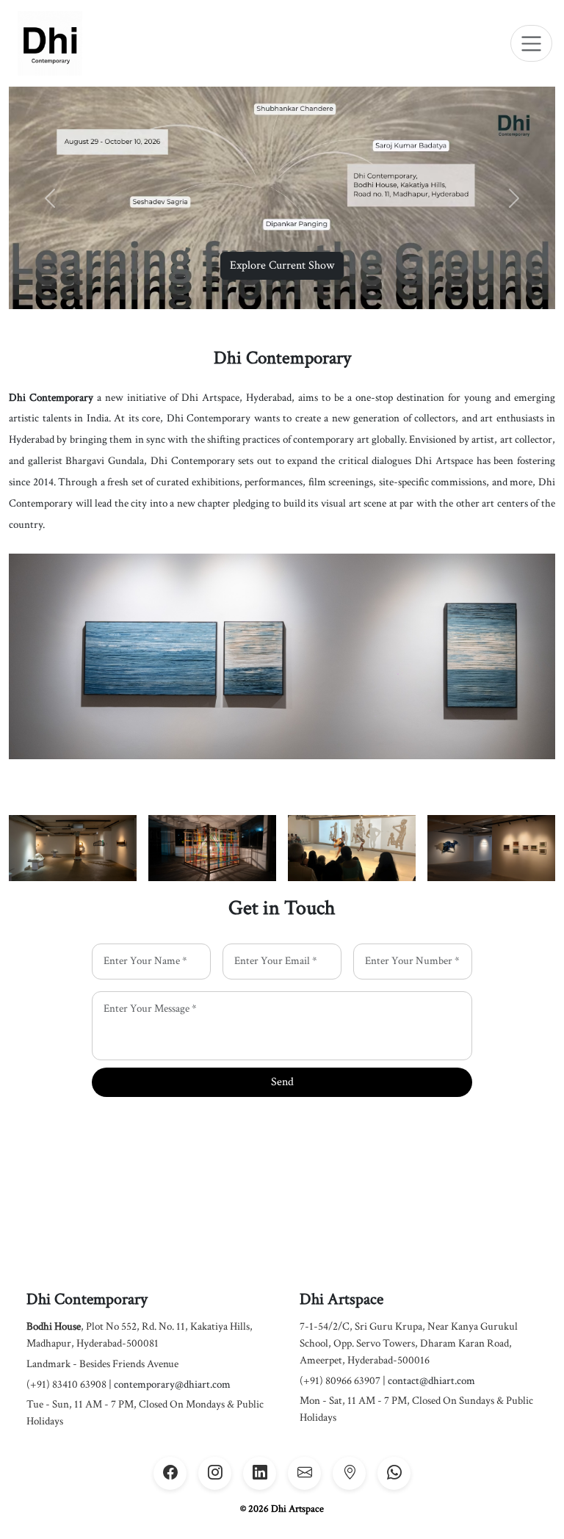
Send (282, 1082)
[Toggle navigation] (531, 43)
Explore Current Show (282, 265)
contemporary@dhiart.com (172, 1384)
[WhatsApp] (394, 1473)
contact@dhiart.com (431, 1381)
